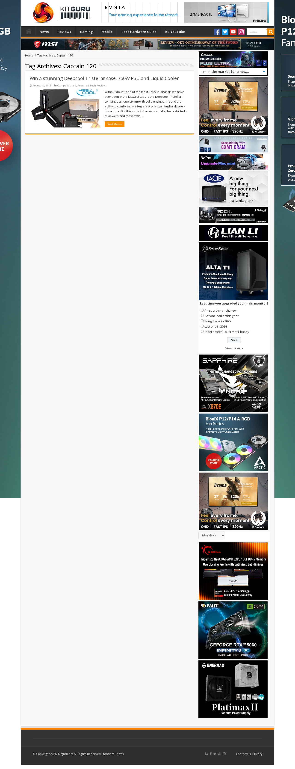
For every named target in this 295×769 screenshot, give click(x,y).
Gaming (86, 32)
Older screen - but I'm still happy (226, 332)
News (44, 32)
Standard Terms (112, 754)
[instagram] (224, 754)
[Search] (270, 31)
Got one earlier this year (221, 316)
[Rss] (206, 754)
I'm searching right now (220, 310)
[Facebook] (217, 32)
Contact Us (243, 754)
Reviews (64, 32)
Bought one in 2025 (217, 321)
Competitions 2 (66, 85)
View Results (234, 348)
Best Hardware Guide (138, 32)
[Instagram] (241, 32)
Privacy (257, 754)
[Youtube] (233, 32)
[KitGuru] (61, 11)
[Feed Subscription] (191, 65)
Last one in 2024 (215, 326)
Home (29, 31)
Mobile (107, 32)
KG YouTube (175, 32)
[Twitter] (225, 32)
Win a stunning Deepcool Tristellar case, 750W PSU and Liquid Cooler (104, 78)
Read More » (114, 124)
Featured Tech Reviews (92, 85)
